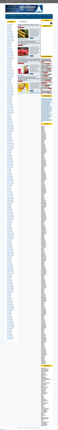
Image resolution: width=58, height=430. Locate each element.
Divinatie (35, 0)
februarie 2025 (43, 146)
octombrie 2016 (9, 200)
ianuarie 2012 (9, 285)
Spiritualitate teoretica (21, 0)
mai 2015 (8, 225)
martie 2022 (9, 103)
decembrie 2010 (9, 304)
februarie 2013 (9, 265)
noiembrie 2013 (9, 252)
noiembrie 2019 (9, 144)
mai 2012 (8, 279)
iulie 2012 (8, 276)
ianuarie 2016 (9, 213)
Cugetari (48, 101)
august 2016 (9, 203)
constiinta (43, 100)
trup (44, 120)
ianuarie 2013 (9, 267)
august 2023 (9, 77)
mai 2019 (8, 153)
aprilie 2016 (9, 209)
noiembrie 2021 (9, 109)
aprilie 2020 (9, 137)
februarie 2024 (9, 68)
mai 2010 (8, 314)
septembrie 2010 (43, 341)
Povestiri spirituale (44, 409)
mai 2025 (8, 46)
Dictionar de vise (43, 383)
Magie (42, 395)
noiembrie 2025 (9, 37)
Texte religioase (43, 423)
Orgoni (42, 406)
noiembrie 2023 (9, 73)
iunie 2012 (8, 277)
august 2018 (9, 167)
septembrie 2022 (10, 94)
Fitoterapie (20, 39)
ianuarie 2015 (9, 231)
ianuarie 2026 (9, 34)
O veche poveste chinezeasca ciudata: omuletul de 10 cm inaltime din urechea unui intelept (46, 88)
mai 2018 (8, 171)
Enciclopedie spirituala (44, 387)
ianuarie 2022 (9, 106)
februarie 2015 (43, 281)
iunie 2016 (8, 206)
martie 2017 (9, 192)
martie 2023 (9, 85)
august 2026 (9, 24)
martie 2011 (42, 334)
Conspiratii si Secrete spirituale (13, 0)
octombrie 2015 (43, 272)
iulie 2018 (8, 168)
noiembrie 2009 (9, 323)
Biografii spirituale (44, 374)
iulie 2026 (8, 25)
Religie (13, 2)
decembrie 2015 (9, 215)
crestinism (43, 101)
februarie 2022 (9, 104)
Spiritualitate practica (28, 0)
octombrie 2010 (9, 307)
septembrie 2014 (10, 237)
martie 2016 (9, 210)
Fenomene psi (44, 105)
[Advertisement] (46, 42)
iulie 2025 (8, 43)
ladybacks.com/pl (3, 429)
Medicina (46, 0)
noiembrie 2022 (9, 91)
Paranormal (43, 407)
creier (50, 100)
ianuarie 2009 (9, 338)
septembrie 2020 (10, 130)
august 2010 (9, 310)
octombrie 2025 (9, 39)
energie (48, 104)
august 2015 (43, 274)
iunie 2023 (8, 80)
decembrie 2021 (9, 107)
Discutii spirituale (44, 102)
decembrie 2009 (10, 322)
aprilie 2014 (9, 244)
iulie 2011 (8, 294)
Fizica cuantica (43, 391)
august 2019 (9, 149)
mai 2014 (8, 243)
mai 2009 (8, 332)
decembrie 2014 (9, 232)
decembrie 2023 (10, 71)
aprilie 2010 (9, 316)
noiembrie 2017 (9, 180)
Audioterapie (43, 373)
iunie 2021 (8, 116)
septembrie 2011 (10, 291)
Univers (48, 120)
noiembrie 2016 (9, 198)
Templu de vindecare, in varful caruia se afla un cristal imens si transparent (46, 82)
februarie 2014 (9, 247)
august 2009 (9, 328)
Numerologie (43, 404)
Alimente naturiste (44, 368)
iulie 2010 (42, 343)
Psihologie (42, 413)
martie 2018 (9, 174)
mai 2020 (42, 210)
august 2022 (9, 95)
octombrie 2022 (9, 92)
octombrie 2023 (9, 74)
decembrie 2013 (9, 250)
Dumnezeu (43, 103)
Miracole (42, 398)
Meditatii (42, 397)
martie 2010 (9, 317)
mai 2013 (8, 261)
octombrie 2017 (9, 182)
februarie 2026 (9, 33)
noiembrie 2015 (9, 216)
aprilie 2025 (9, 48)
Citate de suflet (43, 377)
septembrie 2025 (10, 40)
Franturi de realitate (41, 0)
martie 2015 (9, 228)
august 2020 (9, 131)
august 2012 (9, 274)
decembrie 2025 (9, 36)
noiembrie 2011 (9, 288)
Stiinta (42, 419)
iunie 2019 (8, 152)
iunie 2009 (8, 331)
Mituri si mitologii (43, 399)
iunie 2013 (8, 259)
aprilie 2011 (9, 298)
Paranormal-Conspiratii (19, 2)
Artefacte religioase (44, 371)
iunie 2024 (42, 155)
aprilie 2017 (9, 191)
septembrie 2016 (10, 201)
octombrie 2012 (9, 271)
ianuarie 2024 (9, 70)
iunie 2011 (8, 295)
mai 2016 (8, 207)
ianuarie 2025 (9, 52)
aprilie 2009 (9, 334)
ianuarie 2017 (9, 195)
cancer (46, 99)
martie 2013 (9, 264)
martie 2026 (9, 31)
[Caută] (51, 23)
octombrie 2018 (9, 164)
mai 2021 (8, 118)
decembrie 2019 (9, 143)
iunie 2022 (8, 98)
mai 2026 (8, 28)
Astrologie (46, 98)
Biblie (50, 98)
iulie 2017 (8, 186)
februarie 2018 (9, 176)
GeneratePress (38, 427)
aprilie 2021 (9, 119)
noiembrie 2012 (9, 270)
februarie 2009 (9, 337)
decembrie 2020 (10, 125)
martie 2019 (9, 156)
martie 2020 (43, 212)
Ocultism (42, 405)
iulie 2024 (8, 61)
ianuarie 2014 (9, 249)
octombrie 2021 (9, 110)
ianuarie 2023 (9, 88)
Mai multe (31, 73)
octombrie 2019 (9, 146)
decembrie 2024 (43, 148)
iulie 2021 (8, 115)
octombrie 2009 (9, 325)
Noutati (42, 401)
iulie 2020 (42, 208)
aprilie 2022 (9, 101)
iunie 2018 (8, 170)
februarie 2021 (9, 122)
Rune (42, 416)
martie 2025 (9, 49)
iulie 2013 (8, 258)
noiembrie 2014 (9, 234)
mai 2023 (8, 82)
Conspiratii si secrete (44, 378)
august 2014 (9, 238)
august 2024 (43, 153)
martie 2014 (9, 246)
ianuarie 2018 (9, 177)
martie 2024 (9, 67)
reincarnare (43, 113)
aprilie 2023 (9, 83)
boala (42, 99)
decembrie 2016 (9, 197)
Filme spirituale (43, 389)
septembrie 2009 (10, 326)
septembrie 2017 (10, 183)
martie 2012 (9, 282)
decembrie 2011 (9, 286)
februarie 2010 (9, 319)
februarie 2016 (9, 212)
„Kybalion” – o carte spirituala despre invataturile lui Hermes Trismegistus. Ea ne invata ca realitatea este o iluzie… (46, 71)
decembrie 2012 (9, 268)
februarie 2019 (9, 158)
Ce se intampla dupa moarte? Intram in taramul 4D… (46, 63)
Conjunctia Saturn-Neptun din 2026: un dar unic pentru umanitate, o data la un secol (46, 85)
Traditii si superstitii (8, 2)
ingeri (46, 107)
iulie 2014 (8, 240)
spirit (44, 114)
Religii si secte (43, 415)
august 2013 (9, 256)
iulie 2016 (8, 204)
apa (42, 98)
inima (50, 107)
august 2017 (9, 185)
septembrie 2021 (10, 112)
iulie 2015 (8, 222)
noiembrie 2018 (9, 162)
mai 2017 (8, 189)
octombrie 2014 (9, 235)
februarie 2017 (9, 194)
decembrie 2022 (10, 89)
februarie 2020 (9, 140)
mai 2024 (8, 64)
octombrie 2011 (9, 289)
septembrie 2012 (10, 273)
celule (50, 99)
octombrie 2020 (9, 128)
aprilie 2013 (9, 262)
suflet (46, 117)
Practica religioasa (44, 410)
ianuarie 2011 (43, 336)
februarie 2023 (9, 86)
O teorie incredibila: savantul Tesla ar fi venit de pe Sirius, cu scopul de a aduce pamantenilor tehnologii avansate (46, 75)
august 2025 (9, 42)
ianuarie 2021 (9, 124)
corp (47, 100)
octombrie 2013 (9, 253)
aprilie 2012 (9, 280)
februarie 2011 (9, 301)
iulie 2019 (8, 150)
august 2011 (9, 292)
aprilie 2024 (9, 65)
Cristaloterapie (43, 380)
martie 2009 (9, 335)
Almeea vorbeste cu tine (44, 369)
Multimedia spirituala (44, 400)
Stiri (42, 117)
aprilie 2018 (9, 173)
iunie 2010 (8, 313)
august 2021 (9, 113)
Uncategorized (43, 425)
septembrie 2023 (10, 76)
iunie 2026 (8, 27)
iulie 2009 (8, 329)
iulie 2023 (8, 79)
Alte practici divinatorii (44, 370)
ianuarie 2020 (43, 215)
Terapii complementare (44, 422)
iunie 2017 (8, 188)
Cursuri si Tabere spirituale (45, 382)
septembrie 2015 (10, 219)
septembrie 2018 (10, 165)
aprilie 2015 (42, 279)
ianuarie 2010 (9, 320)
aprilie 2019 (9, 155)
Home (7, 0)
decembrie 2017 (9, 179)
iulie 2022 (8, 97)
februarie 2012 (9, 283)
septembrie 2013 (10, 255)
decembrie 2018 (9, 161)
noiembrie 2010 (43, 338)
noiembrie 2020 (9, 127)
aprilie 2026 (9, 30)
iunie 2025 (8, 45)
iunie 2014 (8, 241)
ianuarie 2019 (9, 159)
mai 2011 (8, 297)
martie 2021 (9, 121)
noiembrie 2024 (9, 55)
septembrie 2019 (10, 147)
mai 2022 (8, 100)
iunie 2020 (8, 134)
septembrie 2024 (10, 58)
